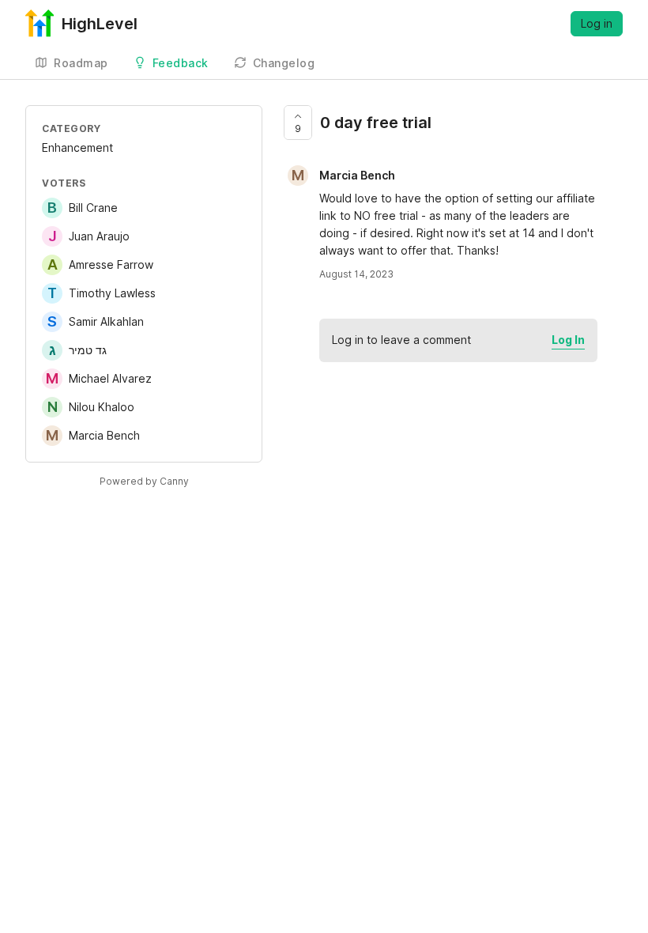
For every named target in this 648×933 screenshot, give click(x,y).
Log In (568, 339)
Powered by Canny (144, 481)
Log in (596, 23)
